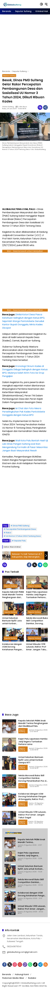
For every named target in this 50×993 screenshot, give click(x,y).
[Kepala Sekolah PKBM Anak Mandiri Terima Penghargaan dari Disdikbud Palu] (13, 582)
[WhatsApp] (45, 565)
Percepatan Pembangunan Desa (21, 529)
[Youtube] (20, 964)
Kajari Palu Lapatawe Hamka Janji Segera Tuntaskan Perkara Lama (36, 595)
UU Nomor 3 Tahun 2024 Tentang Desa (23, 536)
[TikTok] (35, 964)
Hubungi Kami (22, 974)
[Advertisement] (25, 42)
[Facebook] (29, 565)
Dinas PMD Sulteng (21, 525)
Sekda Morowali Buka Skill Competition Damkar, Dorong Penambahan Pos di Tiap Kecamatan (37, 621)
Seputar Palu (20, 540)
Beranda (6, 974)
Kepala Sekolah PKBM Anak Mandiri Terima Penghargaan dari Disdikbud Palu (13, 595)
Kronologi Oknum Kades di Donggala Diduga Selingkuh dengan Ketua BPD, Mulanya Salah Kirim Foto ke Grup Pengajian (25, 371)
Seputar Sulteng (9, 75)
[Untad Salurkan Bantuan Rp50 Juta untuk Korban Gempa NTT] (13, 608)
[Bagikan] (45, 107)
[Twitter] (34, 565)
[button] (41, 4)
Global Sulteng (8, 106)
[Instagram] (14, 964)
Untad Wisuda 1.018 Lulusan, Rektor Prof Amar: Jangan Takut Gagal (36, 647)
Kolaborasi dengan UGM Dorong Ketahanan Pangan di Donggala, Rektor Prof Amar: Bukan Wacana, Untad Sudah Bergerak (12, 647)
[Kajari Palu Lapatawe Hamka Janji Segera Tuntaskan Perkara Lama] (37, 582)
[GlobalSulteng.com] (19, 4)
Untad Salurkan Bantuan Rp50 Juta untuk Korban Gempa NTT (12, 621)
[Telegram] (40, 565)
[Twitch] (25, 964)
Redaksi (32, 978)
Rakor (8, 532)
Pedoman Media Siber (13, 978)
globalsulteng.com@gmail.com (22, 952)
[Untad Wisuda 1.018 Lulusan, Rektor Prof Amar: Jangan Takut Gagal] (37, 634)
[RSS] (45, 964)
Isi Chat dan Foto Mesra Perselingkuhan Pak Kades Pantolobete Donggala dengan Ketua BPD (23, 412)
